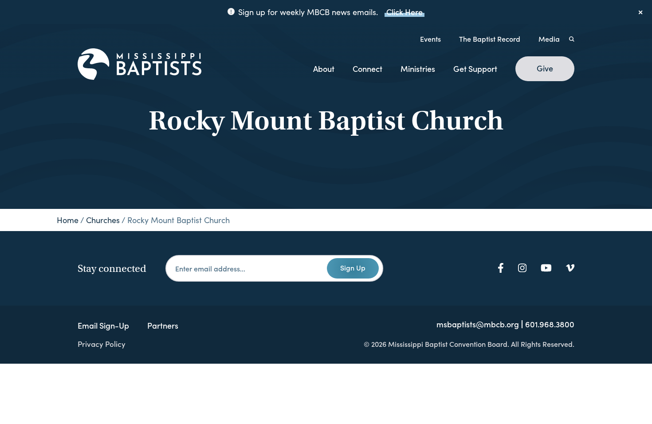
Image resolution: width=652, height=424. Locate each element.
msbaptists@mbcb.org (477, 324)
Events (430, 38)
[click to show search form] (571, 38)
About (323, 68)
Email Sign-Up (103, 325)
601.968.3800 (549, 324)
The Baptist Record (489, 38)
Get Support (475, 68)
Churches (103, 220)
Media (549, 38)
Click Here (404, 11)
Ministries (418, 68)
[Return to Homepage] (139, 64)
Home (68, 220)
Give (545, 68)
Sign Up (352, 267)
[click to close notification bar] (640, 12)
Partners (162, 325)
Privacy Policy (102, 343)
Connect (367, 68)
